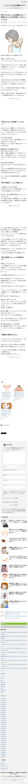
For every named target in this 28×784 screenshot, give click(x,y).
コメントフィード (5, 766)
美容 (4, 425)
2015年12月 (3, 736)
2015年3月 (3, 754)
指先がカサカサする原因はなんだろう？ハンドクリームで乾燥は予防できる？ (18, 531)
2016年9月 (3, 730)
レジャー (3, 676)
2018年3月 (3, 712)
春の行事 (3, 686)
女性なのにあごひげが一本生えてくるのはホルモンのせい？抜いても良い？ (18, 540)
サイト (4, 485)
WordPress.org (4, 768)
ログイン (3, 762)
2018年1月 (3, 716)
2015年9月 (3, 742)
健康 (2, 680)
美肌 (7, 425)
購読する (4, 623)
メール (5, 480)
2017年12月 (3, 718)
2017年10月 (3, 722)
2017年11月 (3, 720)
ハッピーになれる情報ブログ (14, 5)
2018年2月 (3, 714)
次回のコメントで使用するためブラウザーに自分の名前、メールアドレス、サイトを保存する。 (14, 493)
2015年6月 (3, 748)
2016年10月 (3, 728)
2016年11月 (3, 726)
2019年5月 (3, 698)
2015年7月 (3, 746)
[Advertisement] (14, 108)
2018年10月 (3, 702)
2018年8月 (3, 706)
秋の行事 (3, 690)
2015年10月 (3, 740)
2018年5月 (3, 708)
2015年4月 (3, 752)
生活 (2, 688)
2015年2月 (3, 756)
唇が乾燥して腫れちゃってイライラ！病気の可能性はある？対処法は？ (18, 585)
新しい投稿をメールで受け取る (10, 502)
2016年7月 (3, 734)
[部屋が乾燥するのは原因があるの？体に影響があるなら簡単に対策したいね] (18, 388)
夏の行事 (3, 684)
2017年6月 (3, 724)
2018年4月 (3, 710)
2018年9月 (3, 704)
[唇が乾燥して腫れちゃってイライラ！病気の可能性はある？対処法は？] (6, 406)
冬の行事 (3, 682)
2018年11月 (3, 700)
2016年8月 (3, 732)
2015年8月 (3, 744)
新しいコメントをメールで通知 (10, 498)
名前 (4, 475)
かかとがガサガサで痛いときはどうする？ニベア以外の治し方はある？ (18, 558)
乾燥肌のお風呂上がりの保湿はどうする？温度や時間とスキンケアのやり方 (18, 576)
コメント (6, 451)
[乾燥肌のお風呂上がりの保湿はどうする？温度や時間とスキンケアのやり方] (6, 388)
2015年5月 (3, 750)
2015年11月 (3, 738)
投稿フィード (4, 764)
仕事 (2, 678)
